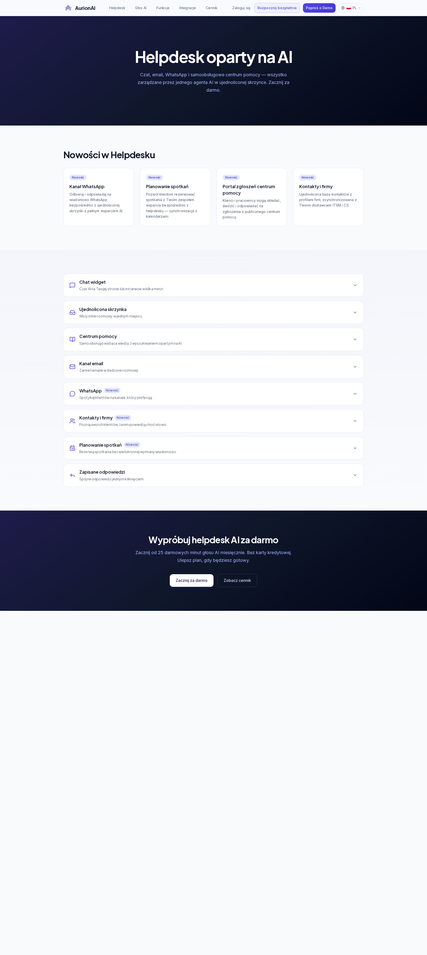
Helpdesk (117, 8)
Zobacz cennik (237, 580)
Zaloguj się (241, 8)
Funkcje (163, 8)
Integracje (187, 8)
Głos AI (141, 8)
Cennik (211, 8)
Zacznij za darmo (192, 580)
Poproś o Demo (319, 8)
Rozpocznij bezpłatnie (277, 8)
